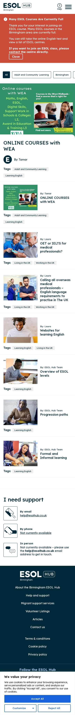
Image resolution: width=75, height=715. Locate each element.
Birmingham (62, 74)
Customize (19, 708)
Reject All (54, 708)
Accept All (37, 698)
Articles (38, 619)
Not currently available (35, 533)
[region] (37, 693)
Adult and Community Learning (31, 74)
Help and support (37, 595)
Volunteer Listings (38, 611)
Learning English (14, 175)
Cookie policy (37, 646)
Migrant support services (37, 603)
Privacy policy (37, 654)
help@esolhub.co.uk (33, 515)
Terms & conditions (37, 638)
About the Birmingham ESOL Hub (37, 587)
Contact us (37, 627)
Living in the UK (22, 263)
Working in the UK (45, 263)
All (6, 74)
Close (16, 56)
